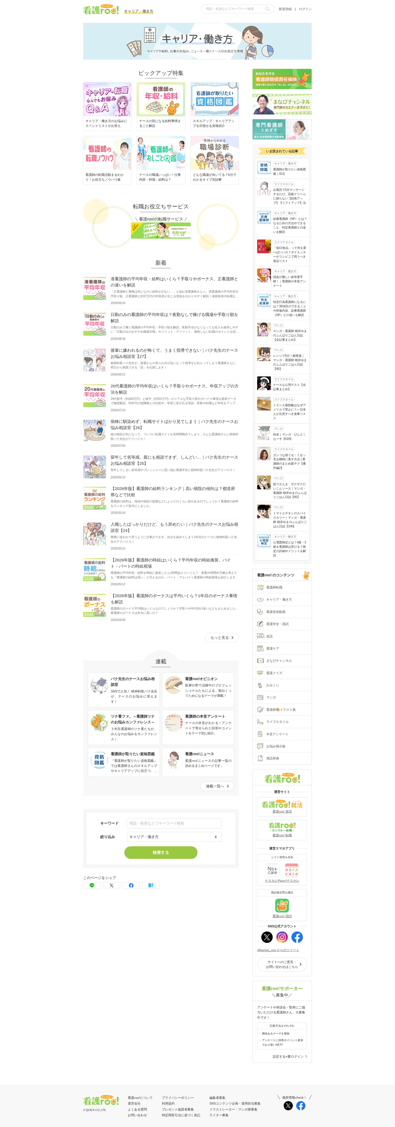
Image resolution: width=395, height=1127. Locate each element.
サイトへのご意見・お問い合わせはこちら (282, 964)
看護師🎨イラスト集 (281, 709)
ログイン (305, 9)
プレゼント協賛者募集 (178, 1109)
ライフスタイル (277, 722)
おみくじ (272, 685)
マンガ (271, 697)
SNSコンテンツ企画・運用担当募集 (235, 1103)
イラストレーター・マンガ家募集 (233, 1109)
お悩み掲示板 (276, 746)
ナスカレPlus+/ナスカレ (282, 880)
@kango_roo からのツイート (278, 950)
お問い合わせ (137, 1115)
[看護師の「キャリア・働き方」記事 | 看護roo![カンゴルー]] (151, 885)
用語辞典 (272, 758)
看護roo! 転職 (282, 835)
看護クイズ (274, 673)
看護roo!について (140, 1098)
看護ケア (272, 648)
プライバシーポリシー (178, 1098)
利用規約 (168, 1103)
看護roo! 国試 (282, 916)
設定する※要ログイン (288, 1056)
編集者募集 (217, 1098)
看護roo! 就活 (282, 811)
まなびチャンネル (279, 660)
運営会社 (134, 1103)
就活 (269, 636)
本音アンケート (277, 734)
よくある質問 (137, 1109)
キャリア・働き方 (279, 599)
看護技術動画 (276, 612)
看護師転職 (274, 587)
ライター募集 (219, 1115)
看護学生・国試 (277, 624)
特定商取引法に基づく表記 (181, 1115)
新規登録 (285, 9)
